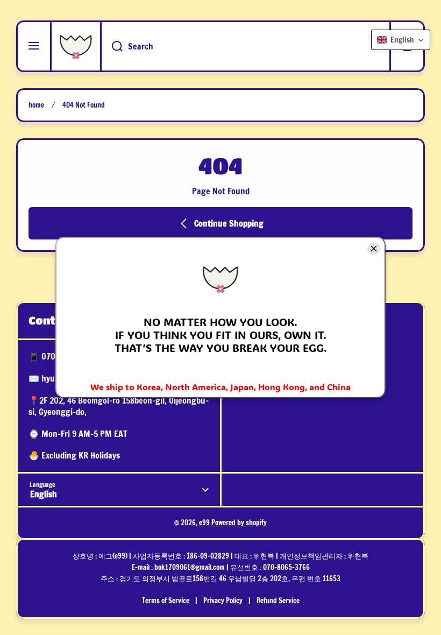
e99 (204, 522)
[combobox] (245, 46)
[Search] (111, 46)
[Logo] (76, 46)
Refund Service (278, 600)
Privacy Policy (223, 600)
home (36, 105)
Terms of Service (165, 600)
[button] (401, 40)
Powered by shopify (239, 522)
